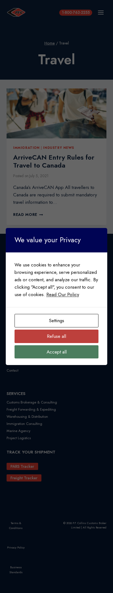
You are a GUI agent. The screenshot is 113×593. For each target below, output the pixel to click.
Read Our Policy (62, 294)
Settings (56, 320)
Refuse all (56, 336)
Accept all (57, 352)
